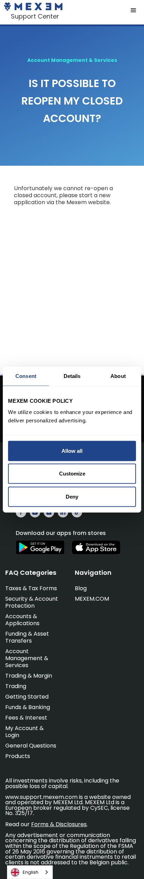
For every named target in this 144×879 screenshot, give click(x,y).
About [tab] (118, 376)
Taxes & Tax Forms (31, 588)
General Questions (30, 746)
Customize (72, 474)
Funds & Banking (27, 707)
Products (17, 756)
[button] (133, 10)
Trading (15, 686)
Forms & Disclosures (59, 824)
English (30, 872)
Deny (72, 496)
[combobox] (30, 872)
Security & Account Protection (31, 602)
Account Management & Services (26, 658)
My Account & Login (24, 731)
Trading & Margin (28, 676)
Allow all (72, 450)
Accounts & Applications (22, 619)
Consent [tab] (25, 376)
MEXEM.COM (92, 598)
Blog (81, 588)
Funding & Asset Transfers (27, 637)
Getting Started (27, 697)
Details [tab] (72, 376)
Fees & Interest (26, 718)
